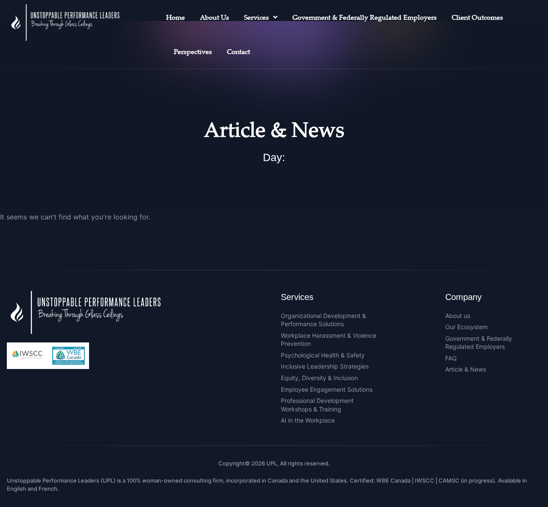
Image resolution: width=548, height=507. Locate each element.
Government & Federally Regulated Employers (364, 17)
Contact (238, 51)
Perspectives (193, 51)
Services (256, 17)
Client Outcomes (477, 17)
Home (175, 17)
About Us (214, 17)
